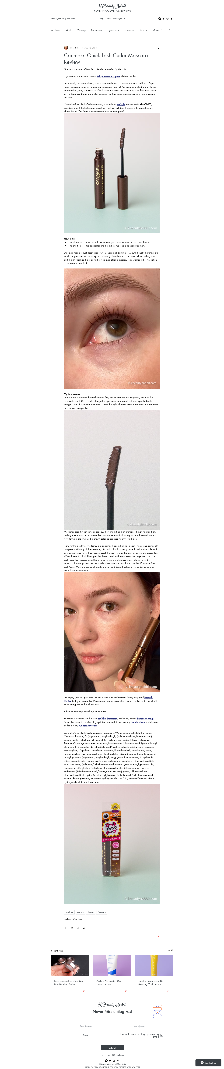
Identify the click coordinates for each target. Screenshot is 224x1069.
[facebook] (171, 18)
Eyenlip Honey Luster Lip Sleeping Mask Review (150, 982)
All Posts (55, 30)
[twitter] (163, 18)
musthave (69, 912)
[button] (169, 30)
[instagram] (167, 18)
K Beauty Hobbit (112, 6)
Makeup (81, 30)
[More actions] (158, 47)
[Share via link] (84, 928)
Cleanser (130, 30)
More (156, 30)
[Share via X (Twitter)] (71, 928)
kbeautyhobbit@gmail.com (63, 18)
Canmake (102, 912)
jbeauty (91, 912)
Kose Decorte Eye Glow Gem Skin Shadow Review (69, 982)
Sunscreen (97, 30)
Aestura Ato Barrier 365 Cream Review (108, 982)
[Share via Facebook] (65, 928)
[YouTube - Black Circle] (159, 18)
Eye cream (114, 30)
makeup (80, 912)
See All (170, 950)
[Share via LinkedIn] (78, 928)
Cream (143, 30)
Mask (68, 30)
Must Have (77, 919)
